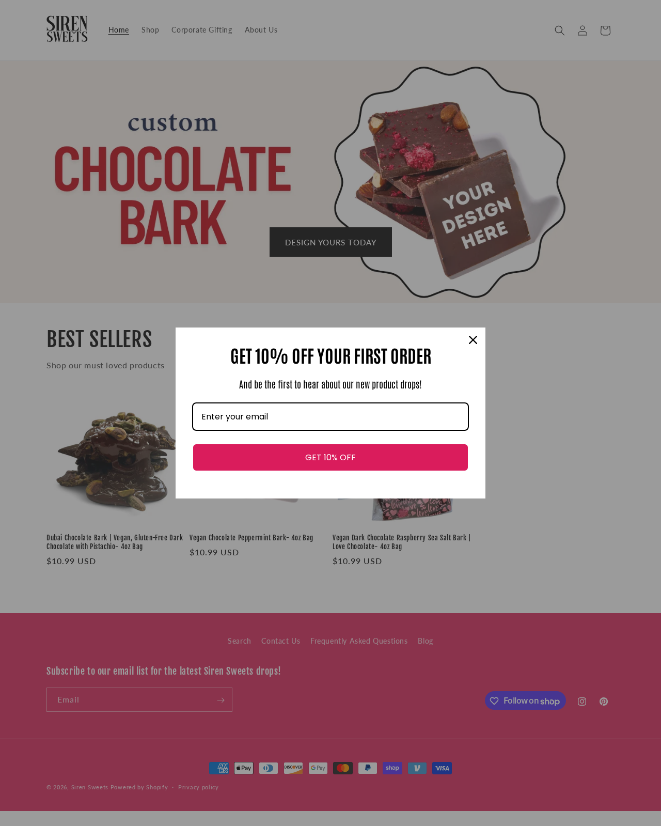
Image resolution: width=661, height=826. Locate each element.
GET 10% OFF (330, 457)
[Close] (473, 340)
